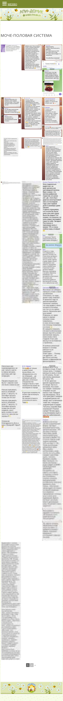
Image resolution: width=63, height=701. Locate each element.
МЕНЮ (12, 4)
